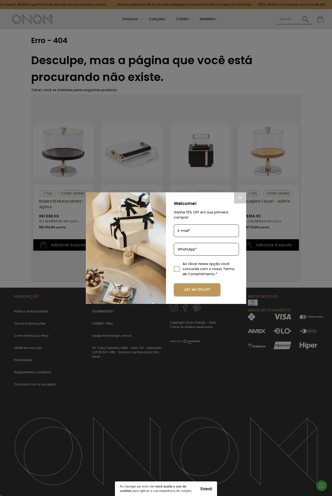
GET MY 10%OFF (197, 289)
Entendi (206, 488)
